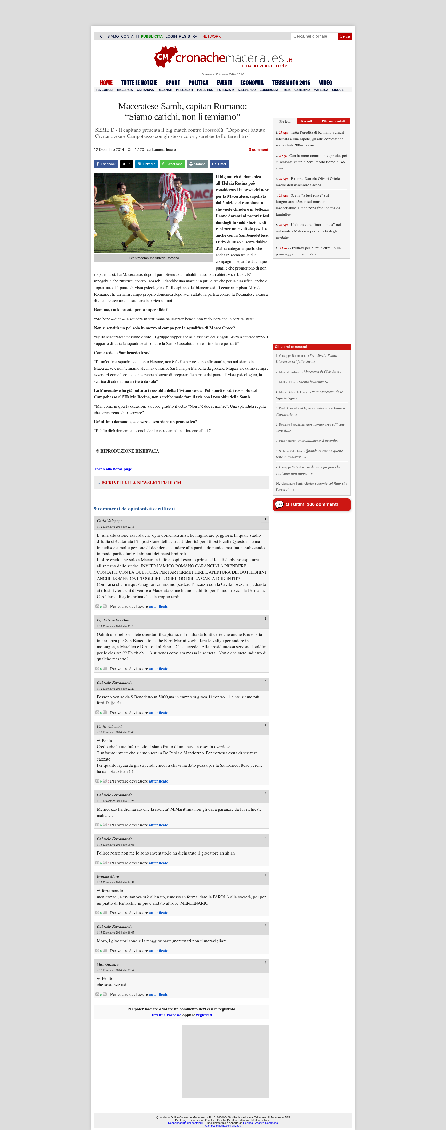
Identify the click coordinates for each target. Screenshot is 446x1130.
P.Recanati (184, 89)
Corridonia (269, 89)
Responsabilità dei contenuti (185, 1122)
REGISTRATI (189, 36)
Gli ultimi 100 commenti (312, 504)
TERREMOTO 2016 (291, 82)
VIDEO (325, 82)
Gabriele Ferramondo (115, 682)
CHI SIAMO (109, 36)
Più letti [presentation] (285, 121)
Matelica (321, 89)
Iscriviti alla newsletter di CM (139, 482)
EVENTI (224, 82)
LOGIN (171, 36)
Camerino (302, 89)
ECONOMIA (252, 82)
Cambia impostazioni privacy (223, 1125)
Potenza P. (225, 89)
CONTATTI (130, 36)
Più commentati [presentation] (333, 120)
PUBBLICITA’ (152, 36)
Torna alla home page (113, 469)
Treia (286, 89)
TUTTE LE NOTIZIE (139, 82)
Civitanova (145, 89)
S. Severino (247, 89)
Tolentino (205, 89)
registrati (204, 1015)
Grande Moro (108, 876)
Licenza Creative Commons (260, 1122)
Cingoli (338, 89)
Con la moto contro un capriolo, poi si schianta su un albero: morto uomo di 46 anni (311, 162)
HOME (106, 82)
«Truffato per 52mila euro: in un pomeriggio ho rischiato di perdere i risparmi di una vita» (308, 254)
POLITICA (198, 82)
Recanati (165, 89)
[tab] (285, 121)
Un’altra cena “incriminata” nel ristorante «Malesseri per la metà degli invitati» (308, 231)
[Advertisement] (225, 1061)
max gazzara (108, 964)
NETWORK (211, 36)
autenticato (158, 606)
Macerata (125, 89)
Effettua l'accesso (166, 1015)
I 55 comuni (104, 89)
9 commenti (259, 149)
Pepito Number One (113, 620)
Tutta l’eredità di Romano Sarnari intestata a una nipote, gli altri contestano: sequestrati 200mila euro (310, 138)
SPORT (173, 82)
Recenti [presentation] (306, 120)
